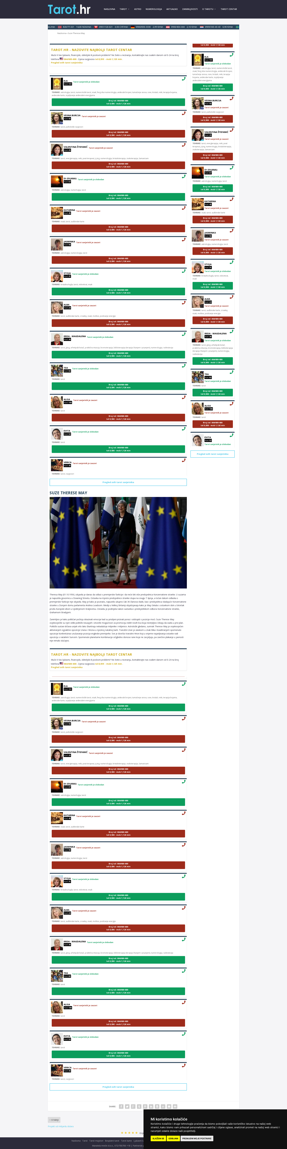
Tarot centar (229, 9)
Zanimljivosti (190, 9)
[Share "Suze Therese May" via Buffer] (157, 1107)
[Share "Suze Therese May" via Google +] (133, 1107)
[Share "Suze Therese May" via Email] (169, 1107)
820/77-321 (67, 26)
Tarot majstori (96, 1140)
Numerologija (154, 9)
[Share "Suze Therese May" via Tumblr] (139, 1107)
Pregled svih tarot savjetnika (67, 62)
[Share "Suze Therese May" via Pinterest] (145, 1107)
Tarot (123, 9)
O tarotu (207, 9)
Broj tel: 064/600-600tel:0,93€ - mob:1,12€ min (118, 92)
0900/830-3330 (139, 26)
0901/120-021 (103, 26)
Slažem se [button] (158, 1138)
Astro (137, 9)
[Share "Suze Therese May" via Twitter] (127, 1107)
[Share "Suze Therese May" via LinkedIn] (151, 1107)
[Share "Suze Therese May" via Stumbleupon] (163, 1107)
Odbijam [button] (173, 1138)
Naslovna (109, 9)
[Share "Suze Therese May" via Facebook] (121, 1107)
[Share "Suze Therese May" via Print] (175, 1107)
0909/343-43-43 (208, 26)
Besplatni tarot (112, 1140)
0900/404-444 (174, 26)
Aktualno (172, 9)
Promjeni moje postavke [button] (197, 1138)
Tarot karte (126, 1140)
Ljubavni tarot (140, 1140)
